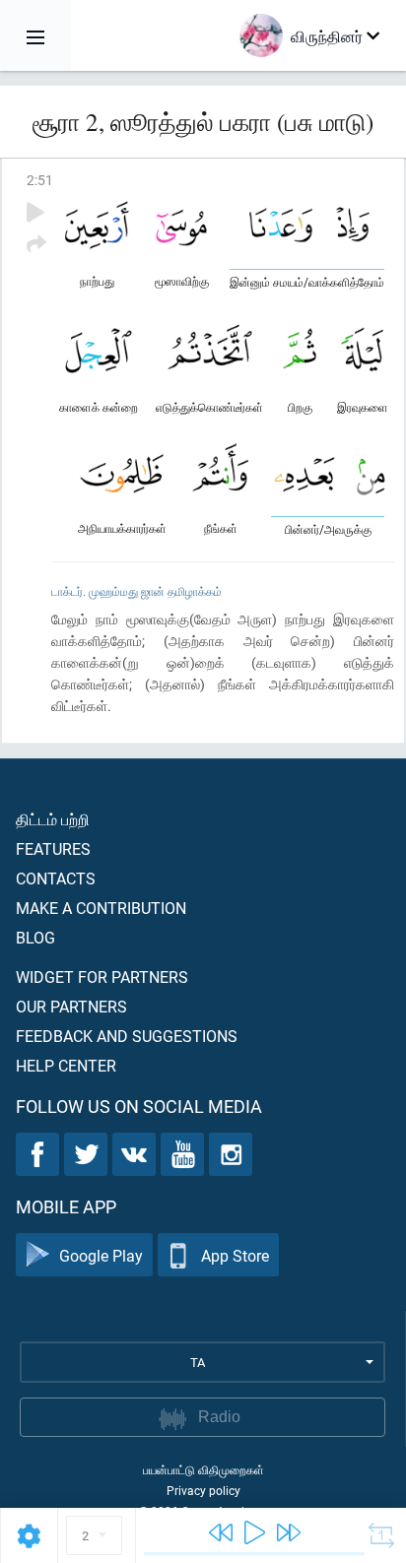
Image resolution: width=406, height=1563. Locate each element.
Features (53, 848)
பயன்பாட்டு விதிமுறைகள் (203, 1469)
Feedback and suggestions (126, 1035)
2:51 (40, 179)
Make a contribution (101, 907)
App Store (235, 1255)
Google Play (101, 1255)
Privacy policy (203, 1490)
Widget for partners (102, 976)
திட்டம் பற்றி (53, 819)
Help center (66, 1065)
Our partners (71, 1006)
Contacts (56, 878)
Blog (35, 937)
